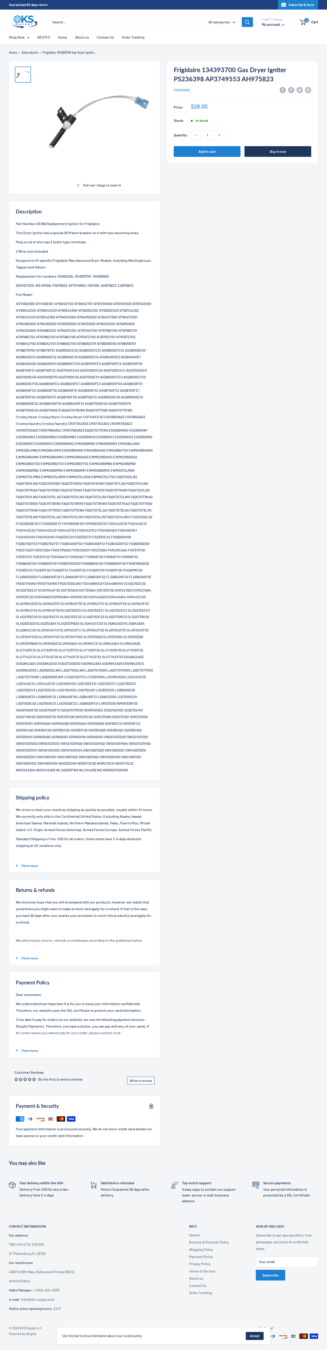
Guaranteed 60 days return (28, 5)
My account (271, 24)
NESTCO (43, 37)
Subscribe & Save (301, 5)
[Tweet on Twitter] (300, 89)
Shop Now (17, 37)
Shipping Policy (201, 1249)
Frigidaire (182, 90)
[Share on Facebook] (283, 89)
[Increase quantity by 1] (219, 135)
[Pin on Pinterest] (291, 89)
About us (82, 37)
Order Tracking (133, 37)
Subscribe (270, 1275)
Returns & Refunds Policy (209, 1242)
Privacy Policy (199, 1264)
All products (30, 52)
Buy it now (278, 151)
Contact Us (105, 37)
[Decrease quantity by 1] (195, 135)
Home (62, 37)
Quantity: (181, 135)
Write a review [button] (141, 1080)
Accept (255, 1336)
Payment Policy (201, 1256)
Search (194, 1235)
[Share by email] (308, 89)
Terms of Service (202, 1271)
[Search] (247, 22)
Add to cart (207, 151)
